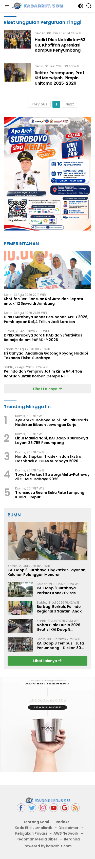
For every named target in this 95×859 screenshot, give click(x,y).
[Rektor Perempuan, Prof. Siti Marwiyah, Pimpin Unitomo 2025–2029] (17, 76)
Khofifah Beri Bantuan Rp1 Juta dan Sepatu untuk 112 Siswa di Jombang (43, 301)
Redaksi (63, 821)
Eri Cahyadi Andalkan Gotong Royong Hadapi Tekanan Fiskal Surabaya (46, 355)
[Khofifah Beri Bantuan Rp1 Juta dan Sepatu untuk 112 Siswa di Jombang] (47, 270)
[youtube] (53, 807)
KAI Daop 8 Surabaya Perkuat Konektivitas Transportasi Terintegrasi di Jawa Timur (61, 590)
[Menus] (7, 6)
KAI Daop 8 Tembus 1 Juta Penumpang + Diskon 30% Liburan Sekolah (61, 645)
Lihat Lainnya (45, 388)
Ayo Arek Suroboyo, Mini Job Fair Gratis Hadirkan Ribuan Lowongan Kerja (51, 422)
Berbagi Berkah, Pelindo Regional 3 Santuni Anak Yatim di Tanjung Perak (59, 608)
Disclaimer (69, 827)
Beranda (72, 839)
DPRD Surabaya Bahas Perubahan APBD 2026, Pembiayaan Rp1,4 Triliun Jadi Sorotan (46, 319)
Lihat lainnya (45, 660)
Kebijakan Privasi (31, 833)
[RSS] (75, 807)
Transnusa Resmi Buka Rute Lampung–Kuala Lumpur (50, 494)
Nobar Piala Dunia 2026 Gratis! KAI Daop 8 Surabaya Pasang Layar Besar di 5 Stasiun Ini (59, 627)
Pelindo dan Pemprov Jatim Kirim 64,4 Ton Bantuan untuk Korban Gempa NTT (43, 373)
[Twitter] (32, 807)
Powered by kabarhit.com (48, 846)
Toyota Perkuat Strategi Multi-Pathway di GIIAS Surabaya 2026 (52, 476)
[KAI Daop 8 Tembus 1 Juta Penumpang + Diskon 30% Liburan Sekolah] (20, 644)
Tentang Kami (36, 821)
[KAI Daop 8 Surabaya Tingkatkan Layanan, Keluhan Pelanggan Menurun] (47, 541)
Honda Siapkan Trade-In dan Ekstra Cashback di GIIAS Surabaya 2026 (48, 458)
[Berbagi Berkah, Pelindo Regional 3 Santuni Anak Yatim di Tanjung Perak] (20, 608)
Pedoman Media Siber (36, 839)
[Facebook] (21, 807)
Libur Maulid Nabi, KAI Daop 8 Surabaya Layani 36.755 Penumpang (51, 440)
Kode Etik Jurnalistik (33, 827)
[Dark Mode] (81, 6)
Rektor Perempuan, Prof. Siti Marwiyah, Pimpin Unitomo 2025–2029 (60, 78)
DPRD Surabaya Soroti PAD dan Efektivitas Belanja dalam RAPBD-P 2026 (43, 337)
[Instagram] (43, 807)
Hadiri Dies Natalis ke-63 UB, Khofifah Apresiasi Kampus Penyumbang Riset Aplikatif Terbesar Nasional (60, 50)
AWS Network (65, 833)
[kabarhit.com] (37, 6)
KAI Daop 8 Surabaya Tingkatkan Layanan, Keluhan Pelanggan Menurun (47, 572)
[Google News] (64, 807)
